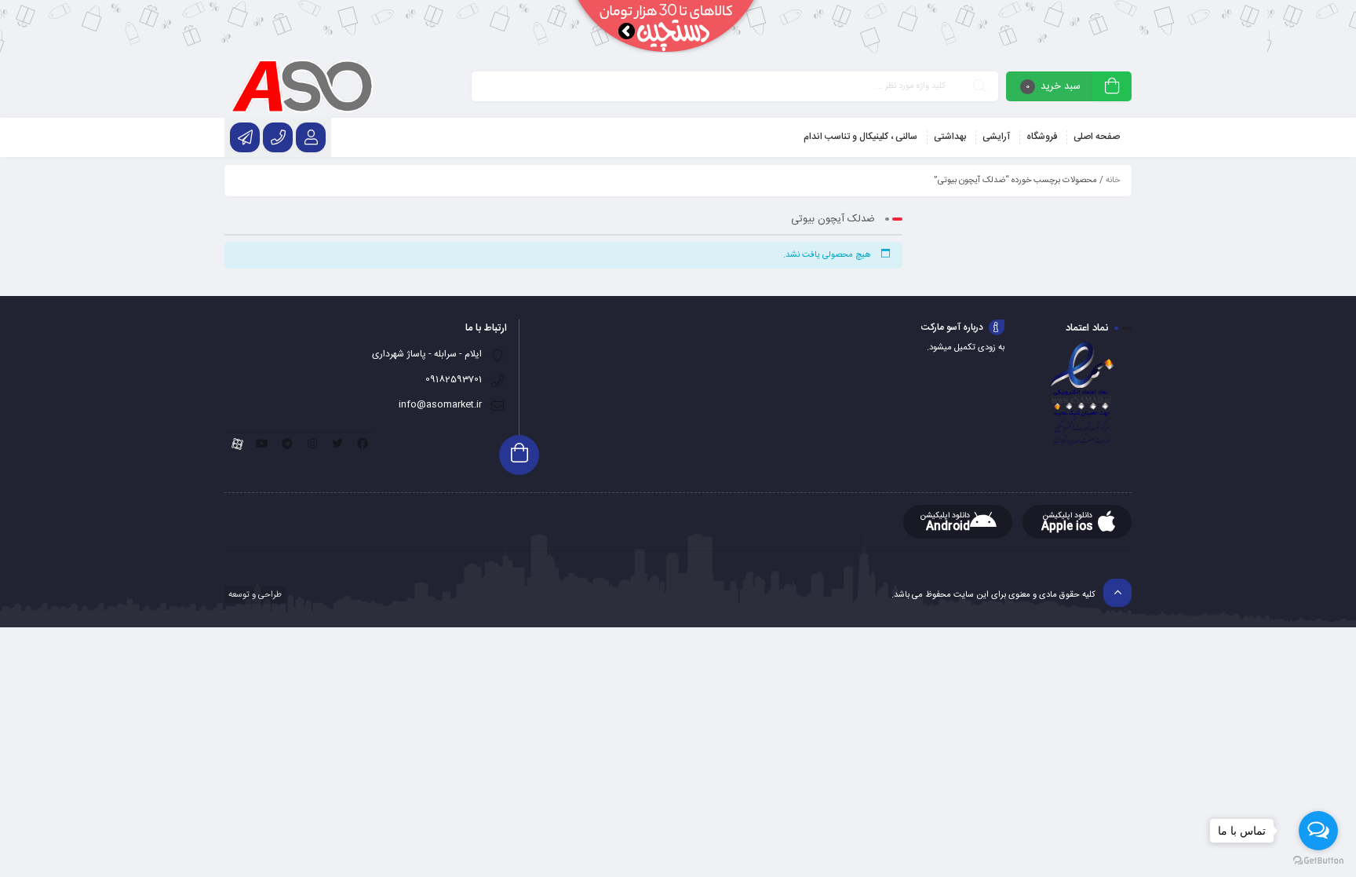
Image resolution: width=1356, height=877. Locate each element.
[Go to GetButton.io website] (1318, 861)
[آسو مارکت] (301, 86)
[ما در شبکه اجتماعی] (245, 137)
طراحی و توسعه (254, 595)
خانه (1113, 181)
